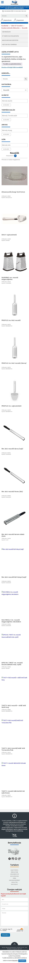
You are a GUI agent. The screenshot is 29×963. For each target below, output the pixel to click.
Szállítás (14, 882)
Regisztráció (20, 20)
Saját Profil (14, 870)
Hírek (14, 878)
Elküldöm (5, 935)
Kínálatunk (14, 872)
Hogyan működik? (14, 880)
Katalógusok (14, 876)
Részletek (15, 961)
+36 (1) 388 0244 (7, 11)
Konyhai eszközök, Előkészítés (10, 28)
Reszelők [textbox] (14, 90)
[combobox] (14, 90)
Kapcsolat (14, 884)
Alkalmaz (6, 104)
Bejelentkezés (8, 20)
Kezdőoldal (4, 26)
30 (15, 156)
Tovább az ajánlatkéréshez (12, 64)
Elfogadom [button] (22, 961)
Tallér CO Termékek (17, 26)
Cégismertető (14, 874)
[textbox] (15, 101)
